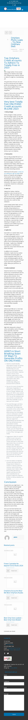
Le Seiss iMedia (13, 668)
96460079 (17, 650)
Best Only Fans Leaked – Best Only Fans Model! (13, 619)
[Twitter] (15, 5)
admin (20, 49)
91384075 (11, 650)
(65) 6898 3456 (10, 644)
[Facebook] (13, 5)
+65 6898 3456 (14, 1)
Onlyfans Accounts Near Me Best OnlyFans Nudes (13, 592)
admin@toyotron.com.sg (15, 3)
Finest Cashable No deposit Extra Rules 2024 (13, 565)
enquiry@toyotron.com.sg (13, 648)
